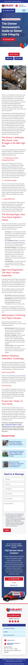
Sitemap (22, 663)
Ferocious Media (18, 661)
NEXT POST (18, 58)
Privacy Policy (17, 663)
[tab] (14, 625)
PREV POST (9, 58)
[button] (23, 11)
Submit (7, 530)
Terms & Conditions (13, 526)
